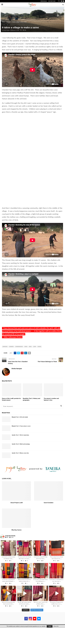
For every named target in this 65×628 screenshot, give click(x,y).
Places (8, 24)
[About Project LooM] (16, 491)
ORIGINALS (43, 1)
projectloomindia (8, 541)
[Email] (39, 618)
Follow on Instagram (37, 609)
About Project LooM (16, 502)
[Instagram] (14, 554)
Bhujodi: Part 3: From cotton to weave (21, 426)
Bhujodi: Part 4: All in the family (20, 417)
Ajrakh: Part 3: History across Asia (20, 453)
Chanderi (4, 24)
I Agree (49, 626)
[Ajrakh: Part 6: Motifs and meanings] (6, 446)
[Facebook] (26, 618)
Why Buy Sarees (16, 530)
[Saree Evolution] (48, 491)
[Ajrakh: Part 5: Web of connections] (6, 437)
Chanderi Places (19, 346)
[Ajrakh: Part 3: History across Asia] (6, 455)
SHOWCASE (51, 1)
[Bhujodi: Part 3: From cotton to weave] (6, 428)
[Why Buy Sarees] (16, 518)
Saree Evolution (48, 502)
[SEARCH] (61, 405)
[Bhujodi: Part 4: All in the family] (6, 419)
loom (34, 346)
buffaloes (5, 346)
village (39, 346)
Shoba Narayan (6, 30)
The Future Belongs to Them (47, 361)
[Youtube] (34, 618)
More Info (56, 626)
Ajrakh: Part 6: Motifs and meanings (21, 444)
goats (26, 346)
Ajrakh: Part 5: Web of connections (20, 435)
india (30, 346)
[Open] (8, 548)
